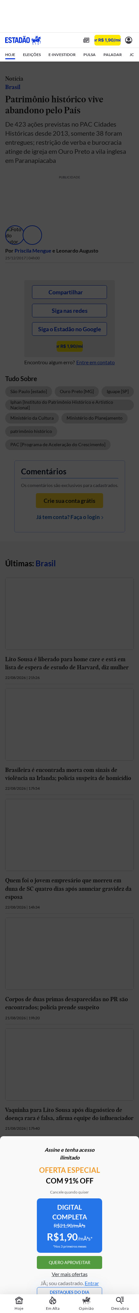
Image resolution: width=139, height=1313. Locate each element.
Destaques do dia (69, 1292)
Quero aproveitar (69, 1262)
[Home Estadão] (23, 40)
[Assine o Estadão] (107, 40)
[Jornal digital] (86, 40)
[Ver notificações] (128, 40)
